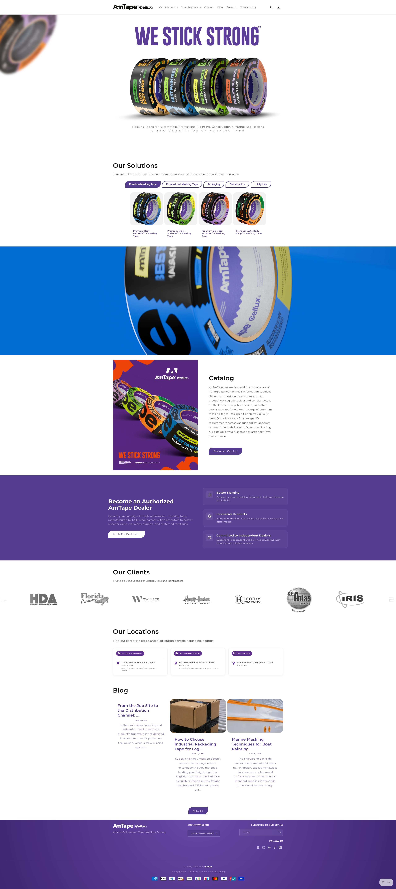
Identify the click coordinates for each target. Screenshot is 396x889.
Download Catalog (225, 451)
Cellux (208, 866)
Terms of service (198, 871)
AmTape (196, 866)
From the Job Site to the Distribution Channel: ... (138, 710)
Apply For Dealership (126, 534)
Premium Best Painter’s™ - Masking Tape (145, 233)
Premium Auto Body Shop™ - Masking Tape (249, 232)
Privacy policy (178, 871)
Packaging (213, 184)
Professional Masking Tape (182, 184)
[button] (168, 7)
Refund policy (217, 871)
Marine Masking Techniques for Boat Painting (252, 744)
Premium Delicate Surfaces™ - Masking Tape (213, 233)
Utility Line (261, 184)
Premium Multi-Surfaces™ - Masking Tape (179, 233)
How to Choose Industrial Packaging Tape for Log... (195, 744)
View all (198, 810)
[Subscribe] (279, 832)
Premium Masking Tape (143, 184)
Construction (237, 184)
